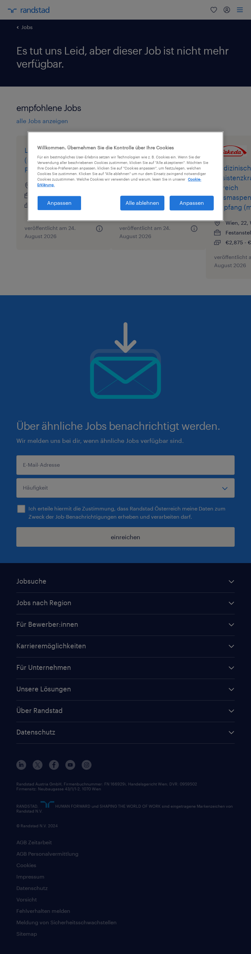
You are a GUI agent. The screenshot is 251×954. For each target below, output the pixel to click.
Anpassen (59, 203)
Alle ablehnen (142, 203)
